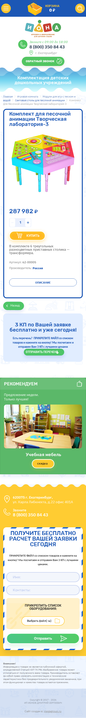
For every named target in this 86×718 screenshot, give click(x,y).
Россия (38, 268)
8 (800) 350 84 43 (47, 46)
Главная (8, 96)
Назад (15, 305)
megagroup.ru (52, 711)
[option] (43, 162)
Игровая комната (27, 96)
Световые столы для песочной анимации (40, 100)
